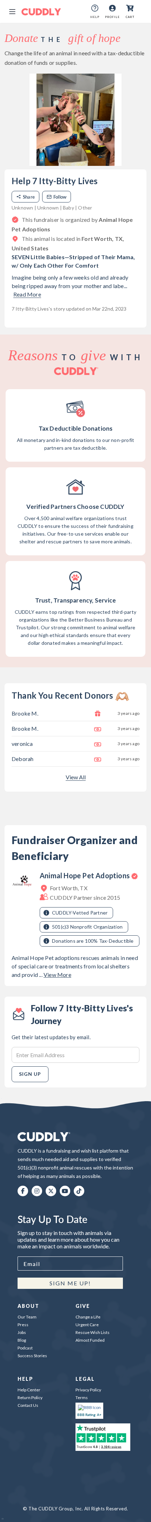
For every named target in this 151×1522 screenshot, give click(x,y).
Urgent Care (87, 1324)
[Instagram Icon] (37, 1191)
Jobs (22, 1332)
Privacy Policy (88, 1389)
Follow (59, 196)
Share (29, 196)
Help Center (29, 1389)
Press (23, 1324)
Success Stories (32, 1355)
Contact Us (28, 1405)
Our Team (27, 1317)
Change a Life (88, 1317)
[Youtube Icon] (65, 1191)
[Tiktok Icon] (79, 1191)
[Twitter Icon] (51, 1191)
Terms (82, 1397)
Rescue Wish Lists (93, 1332)
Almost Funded (90, 1340)
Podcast (25, 1348)
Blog (22, 1340)
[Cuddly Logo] (41, 11)
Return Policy (30, 1397)
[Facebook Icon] (23, 1191)
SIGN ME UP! (70, 1283)
